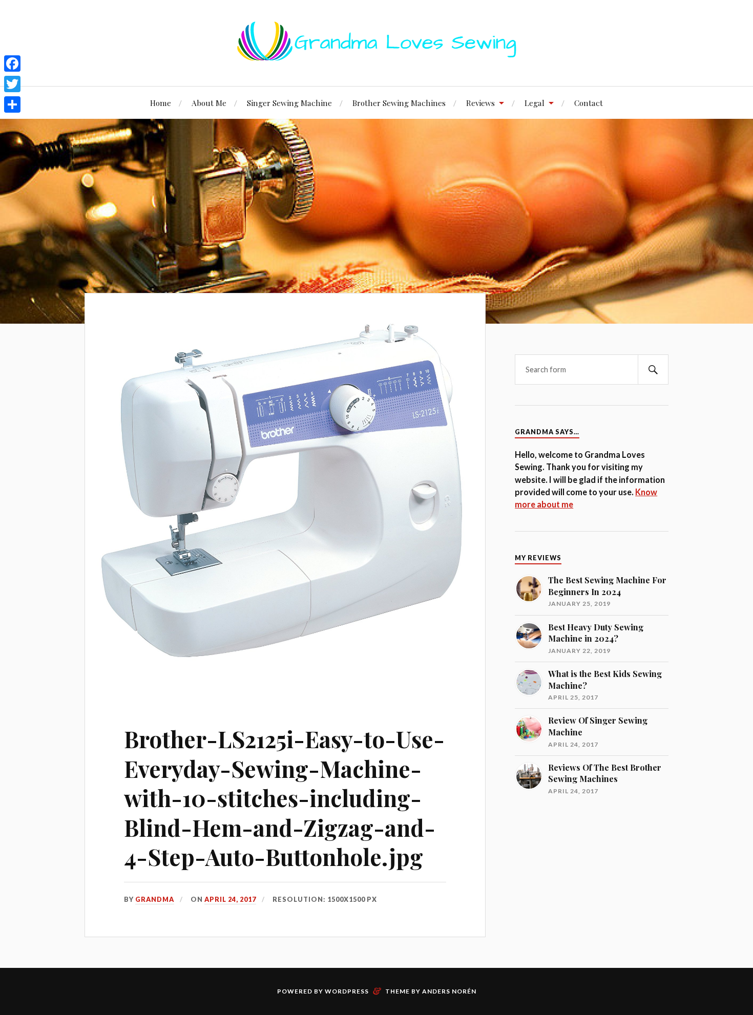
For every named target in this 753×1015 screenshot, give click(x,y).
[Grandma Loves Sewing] (377, 55)
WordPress (347, 991)
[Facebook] (12, 63)
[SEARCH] (653, 369)
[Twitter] (12, 84)
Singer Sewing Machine (289, 102)
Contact (588, 102)
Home (160, 102)
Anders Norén (449, 991)
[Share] (12, 104)
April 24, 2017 (230, 899)
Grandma (154, 899)
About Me (209, 102)
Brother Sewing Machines (399, 102)
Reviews (480, 102)
